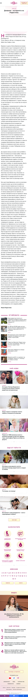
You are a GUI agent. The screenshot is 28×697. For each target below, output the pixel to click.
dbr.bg (9, 323)
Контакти (9, 687)
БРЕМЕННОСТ (7, 681)
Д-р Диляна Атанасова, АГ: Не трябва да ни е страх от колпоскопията (14, 615)
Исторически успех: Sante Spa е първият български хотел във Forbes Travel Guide (17, 336)
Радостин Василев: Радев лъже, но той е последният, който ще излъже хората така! (17, 343)
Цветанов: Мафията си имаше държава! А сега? (16, 350)
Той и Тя (4, 464)
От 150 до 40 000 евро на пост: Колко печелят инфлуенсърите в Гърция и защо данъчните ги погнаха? (17, 328)
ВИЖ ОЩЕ (14, 519)
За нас (4, 687)
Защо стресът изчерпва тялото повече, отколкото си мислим (12, 412)
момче (20, 582)
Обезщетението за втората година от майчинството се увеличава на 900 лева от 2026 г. (15, 644)
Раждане (4, 385)
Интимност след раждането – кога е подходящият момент (13, 513)
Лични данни (9, 689)
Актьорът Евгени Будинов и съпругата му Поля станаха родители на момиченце (11, 388)
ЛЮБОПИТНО (11, 683)
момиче (8, 582)
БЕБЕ (14, 681)
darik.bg (9, 346)
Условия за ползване (20, 687)
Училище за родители (24, 3)
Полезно (4, 410)
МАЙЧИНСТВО (21, 681)
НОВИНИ (18, 683)
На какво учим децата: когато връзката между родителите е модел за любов (14, 468)
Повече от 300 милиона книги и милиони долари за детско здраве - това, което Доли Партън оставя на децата (13, 437)
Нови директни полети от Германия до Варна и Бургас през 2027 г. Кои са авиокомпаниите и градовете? (17, 320)
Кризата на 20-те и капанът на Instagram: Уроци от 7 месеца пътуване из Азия (16, 358)
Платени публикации (17, 689)
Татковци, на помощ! (8, 491)
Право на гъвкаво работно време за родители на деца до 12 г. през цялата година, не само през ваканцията (15, 651)
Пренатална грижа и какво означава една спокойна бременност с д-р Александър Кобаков (15, 631)
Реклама (13, 687)
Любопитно (4, 433)
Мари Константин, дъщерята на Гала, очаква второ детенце (15, 637)
